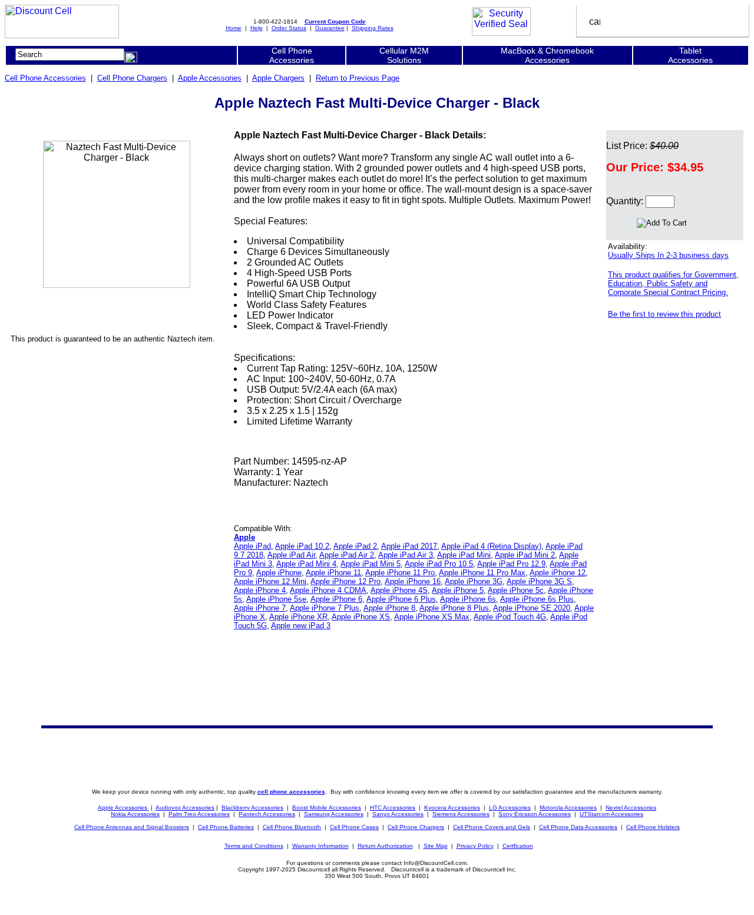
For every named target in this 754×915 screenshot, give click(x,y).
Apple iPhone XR (298, 616)
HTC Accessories (392, 807)
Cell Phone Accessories (45, 78)
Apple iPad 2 (355, 546)
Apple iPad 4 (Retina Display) (491, 546)
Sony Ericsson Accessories (534, 814)
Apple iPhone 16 (413, 581)
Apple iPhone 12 (558, 572)
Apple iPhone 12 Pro (345, 581)
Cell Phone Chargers (132, 78)
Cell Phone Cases (354, 827)
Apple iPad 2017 (409, 546)
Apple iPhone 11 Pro (400, 572)
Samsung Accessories (333, 814)
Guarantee (330, 28)
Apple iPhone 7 (260, 608)
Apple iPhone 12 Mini (270, 581)
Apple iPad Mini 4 (306, 563)
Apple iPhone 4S (399, 590)
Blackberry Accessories (252, 807)
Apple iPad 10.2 (302, 546)
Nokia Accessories (135, 814)
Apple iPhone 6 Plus (401, 599)
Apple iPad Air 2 (346, 555)
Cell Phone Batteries (226, 827)
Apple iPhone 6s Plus (537, 599)
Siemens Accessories (461, 814)
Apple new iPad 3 (300, 625)
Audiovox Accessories (185, 807)
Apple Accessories (210, 78)
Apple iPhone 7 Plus (324, 608)
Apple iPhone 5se (276, 599)
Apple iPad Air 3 (405, 555)
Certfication (517, 846)
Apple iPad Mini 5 (370, 563)
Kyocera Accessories (452, 807)
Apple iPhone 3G (473, 581)
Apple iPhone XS (361, 616)
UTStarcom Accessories (611, 814)
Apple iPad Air (291, 555)
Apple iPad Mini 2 (525, 555)
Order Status (289, 28)
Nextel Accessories (631, 807)
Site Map (436, 846)
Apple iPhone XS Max (431, 616)
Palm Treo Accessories (199, 814)
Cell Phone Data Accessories (578, 827)
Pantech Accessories (267, 814)
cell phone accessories (291, 791)
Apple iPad (252, 546)
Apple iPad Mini (464, 555)
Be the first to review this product (664, 314)
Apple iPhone (279, 572)
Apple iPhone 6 (336, 599)
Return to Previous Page (357, 78)
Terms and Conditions (253, 846)
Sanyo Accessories (398, 814)
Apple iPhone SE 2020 (531, 608)
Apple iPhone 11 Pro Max (482, 572)
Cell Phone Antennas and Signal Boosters (131, 827)
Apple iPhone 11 (333, 572)
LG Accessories (510, 807)
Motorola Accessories (568, 807)
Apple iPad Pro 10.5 (439, 563)
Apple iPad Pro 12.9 (511, 563)
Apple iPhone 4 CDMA (328, 590)
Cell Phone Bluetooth (292, 827)
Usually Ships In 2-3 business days (668, 255)
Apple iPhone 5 (458, 590)
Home (234, 28)
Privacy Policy (475, 846)
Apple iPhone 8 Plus (454, 608)
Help (256, 28)
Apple (244, 537)
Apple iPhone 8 (389, 608)
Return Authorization (385, 846)
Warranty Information (320, 846)
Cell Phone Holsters (653, 827)
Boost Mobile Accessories (326, 807)
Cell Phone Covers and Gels (491, 827)
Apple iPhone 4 (260, 590)
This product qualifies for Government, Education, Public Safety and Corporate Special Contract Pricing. (673, 283)
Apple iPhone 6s (468, 599)
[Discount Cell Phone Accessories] (62, 35)
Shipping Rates (372, 28)
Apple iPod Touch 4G (510, 616)
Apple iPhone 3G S (539, 581)
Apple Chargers (278, 78)
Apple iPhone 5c (516, 590)
